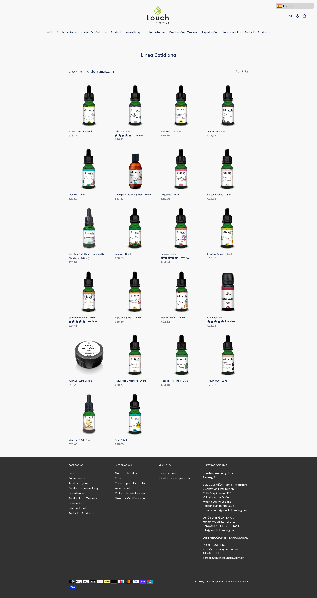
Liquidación (76, 503)
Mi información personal (174, 478)
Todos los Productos (82, 513)
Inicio (72, 473)
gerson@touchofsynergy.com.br (223, 557)
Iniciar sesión (167, 473)
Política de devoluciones (130, 493)
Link (222, 545)
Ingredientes (77, 493)
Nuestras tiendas (126, 473)
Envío (118, 478)
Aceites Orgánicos (80, 483)
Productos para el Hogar (85, 488)
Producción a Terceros (83, 498)
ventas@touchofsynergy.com (229, 510)
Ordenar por (76, 72)
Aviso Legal (122, 488)
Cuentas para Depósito (130, 483)
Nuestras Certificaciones (130, 498)
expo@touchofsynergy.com (220, 549)
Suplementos (77, 478)
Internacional (77, 508)
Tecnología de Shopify (236, 581)
